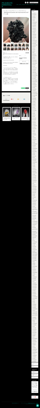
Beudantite (34, 55)
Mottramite (34, 189)
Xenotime (34, 295)
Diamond (34, 101)
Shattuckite (35, 249)
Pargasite (34, 203)
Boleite (34, 58)
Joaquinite (34, 160)
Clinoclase (34, 84)
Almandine (34, 23)
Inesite (34, 157)
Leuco (34, 346)
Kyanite (34, 165)
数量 (19, 55)
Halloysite (34, 332)
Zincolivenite (35, 298)
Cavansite (34, 69)
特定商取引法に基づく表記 (34, 375)
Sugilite (34, 358)
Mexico (34, 320)
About (20, 4)
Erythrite (34, 119)
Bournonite (35, 60)
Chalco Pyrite (35, 75)
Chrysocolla (35, 81)
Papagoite (34, 201)
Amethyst (34, 26)
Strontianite (35, 266)
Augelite (34, 46)
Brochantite (35, 63)
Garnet (34, 131)
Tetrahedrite (35, 272)
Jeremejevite (35, 349)
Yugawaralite (35, 296)
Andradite (34, 34)
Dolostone (34, 110)
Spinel (34, 261)
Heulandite (34, 151)
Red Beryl (34, 227)
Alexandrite (35, 22)
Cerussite (34, 72)
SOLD (33, 366)
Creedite (34, 90)
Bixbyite (34, 57)
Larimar (34, 166)
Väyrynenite (35, 284)
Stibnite (34, 263)
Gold (33, 136)
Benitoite (34, 54)
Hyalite (34, 154)
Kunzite (34, 163)
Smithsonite (35, 252)
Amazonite (34, 25)
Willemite (34, 292)
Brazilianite (35, 61)
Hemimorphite (35, 148)
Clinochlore (35, 95)
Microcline (34, 186)
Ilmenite (34, 335)
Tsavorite (34, 278)
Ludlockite (34, 329)
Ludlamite (34, 177)
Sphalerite (34, 258)
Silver (34, 326)
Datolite (34, 353)
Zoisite (34, 301)
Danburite (34, 98)
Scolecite (34, 246)
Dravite (34, 107)
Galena (34, 130)
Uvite (33, 281)
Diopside (34, 104)
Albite (34, 20)
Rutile (34, 240)
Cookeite (34, 347)
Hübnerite (34, 317)
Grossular (34, 139)
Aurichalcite (35, 313)
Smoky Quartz (35, 254)
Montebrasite (35, 352)
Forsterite (34, 128)
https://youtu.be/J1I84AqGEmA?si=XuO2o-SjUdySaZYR (10, 54)
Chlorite (34, 78)
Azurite (34, 49)
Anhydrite (34, 37)
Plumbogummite (35, 213)
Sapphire (34, 243)
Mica (33, 183)
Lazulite (34, 168)
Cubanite (34, 344)
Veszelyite (34, 289)
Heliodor (34, 145)
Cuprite (34, 96)
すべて (6, 99)
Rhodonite (34, 231)
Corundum (34, 89)
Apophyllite (35, 40)
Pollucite (34, 215)
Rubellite (34, 237)
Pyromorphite (35, 221)
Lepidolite (34, 171)
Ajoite (34, 19)
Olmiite (34, 195)
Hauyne (34, 142)
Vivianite (34, 290)
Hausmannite (35, 323)
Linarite (34, 174)
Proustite (34, 218)
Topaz (34, 275)
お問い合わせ (34, 377)
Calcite (34, 66)
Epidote (34, 116)
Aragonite (34, 43)
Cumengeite (35, 355)
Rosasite (34, 234)
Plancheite (34, 211)
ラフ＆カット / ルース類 (34, 364)
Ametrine (34, 28)
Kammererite (35, 162)
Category (23, 4)
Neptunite (34, 192)
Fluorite (34, 127)
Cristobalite (35, 92)
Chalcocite (34, 341)
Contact (36, 4)
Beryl (34, 52)
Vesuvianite (35, 287)
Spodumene (34, 260)
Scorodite (34, 304)
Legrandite (34, 169)
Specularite (35, 255)
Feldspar (34, 122)
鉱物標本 (33, 11)
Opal (33, 198)
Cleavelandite (35, 93)
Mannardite (35, 180)
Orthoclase (35, 200)
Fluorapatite (35, 125)
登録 (34, 391)
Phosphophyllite (35, 209)
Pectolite (34, 204)
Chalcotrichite (35, 315)
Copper (34, 87)
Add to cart (24, 61)
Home (17, 4)
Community (27, 4)
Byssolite (34, 361)
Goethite (34, 133)
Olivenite (34, 197)
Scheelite (34, 307)
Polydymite (34, 350)
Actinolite (34, 14)
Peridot (34, 206)
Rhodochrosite (35, 229)
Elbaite (34, 113)
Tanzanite (34, 269)
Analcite (34, 31)
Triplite (34, 310)
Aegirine (34, 17)
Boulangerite (35, 338)
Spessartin (34, 257)
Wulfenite (34, 293)
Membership (32, 4)
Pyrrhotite (34, 224)
